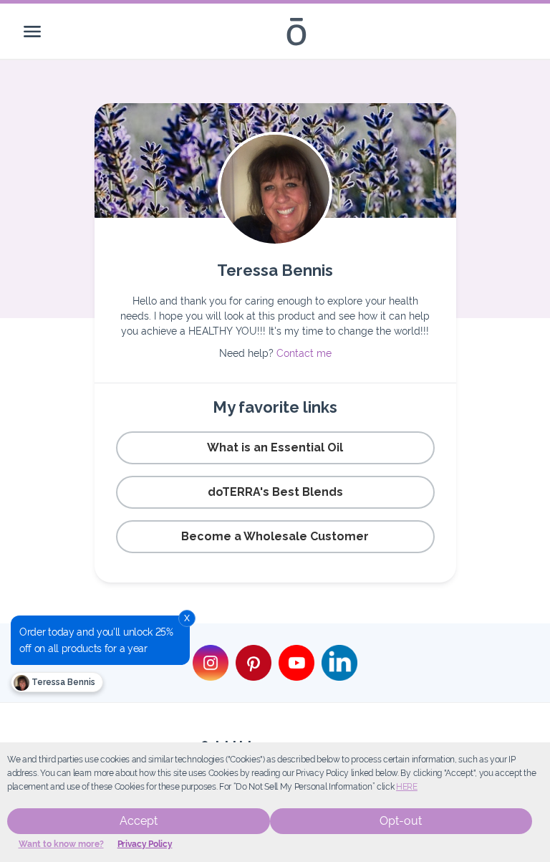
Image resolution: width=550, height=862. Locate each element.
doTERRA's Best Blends (275, 492)
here (407, 787)
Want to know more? (61, 844)
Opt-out (401, 821)
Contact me (304, 353)
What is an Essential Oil (275, 447)
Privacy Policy (145, 844)
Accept (139, 821)
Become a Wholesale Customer (275, 536)
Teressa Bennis (62, 682)
